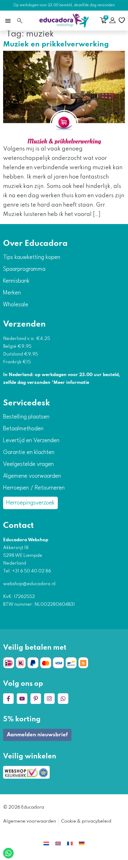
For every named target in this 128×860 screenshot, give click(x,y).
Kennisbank (16, 281)
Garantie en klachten (28, 452)
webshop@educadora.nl (29, 584)
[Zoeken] (19, 20)
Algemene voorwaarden (32, 476)
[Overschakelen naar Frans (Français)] (70, 843)
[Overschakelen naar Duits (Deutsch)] (82, 843)
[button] (7, 20)
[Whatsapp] (63, 698)
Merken (12, 293)
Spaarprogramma (24, 269)
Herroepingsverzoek (30, 503)
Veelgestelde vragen (28, 464)
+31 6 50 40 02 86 (31, 571)
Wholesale (15, 305)
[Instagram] (49, 698)
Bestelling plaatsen (26, 417)
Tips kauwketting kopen (31, 257)
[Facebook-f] (8, 698)
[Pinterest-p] (35, 698)
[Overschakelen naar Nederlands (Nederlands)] (46, 843)
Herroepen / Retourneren (34, 488)
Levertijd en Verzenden (31, 440)
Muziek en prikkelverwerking (56, 44)
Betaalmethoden (23, 429)
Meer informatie (71, 382)
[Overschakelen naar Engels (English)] (58, 843)
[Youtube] (22, 698)
